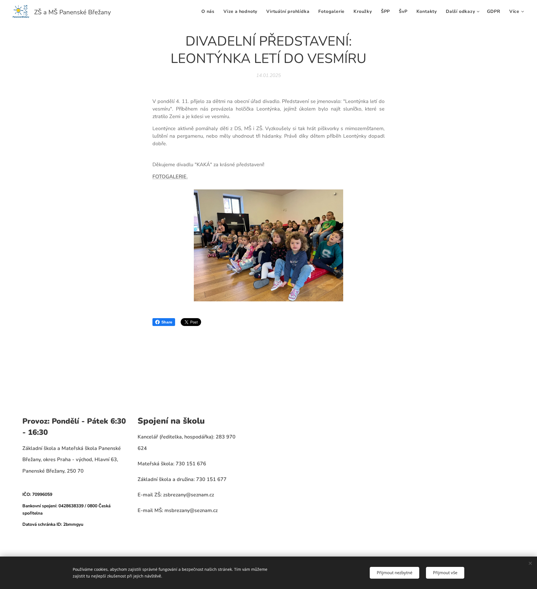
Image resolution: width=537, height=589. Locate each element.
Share (166, 322)
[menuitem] (209, 11)
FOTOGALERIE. (170, 176)
